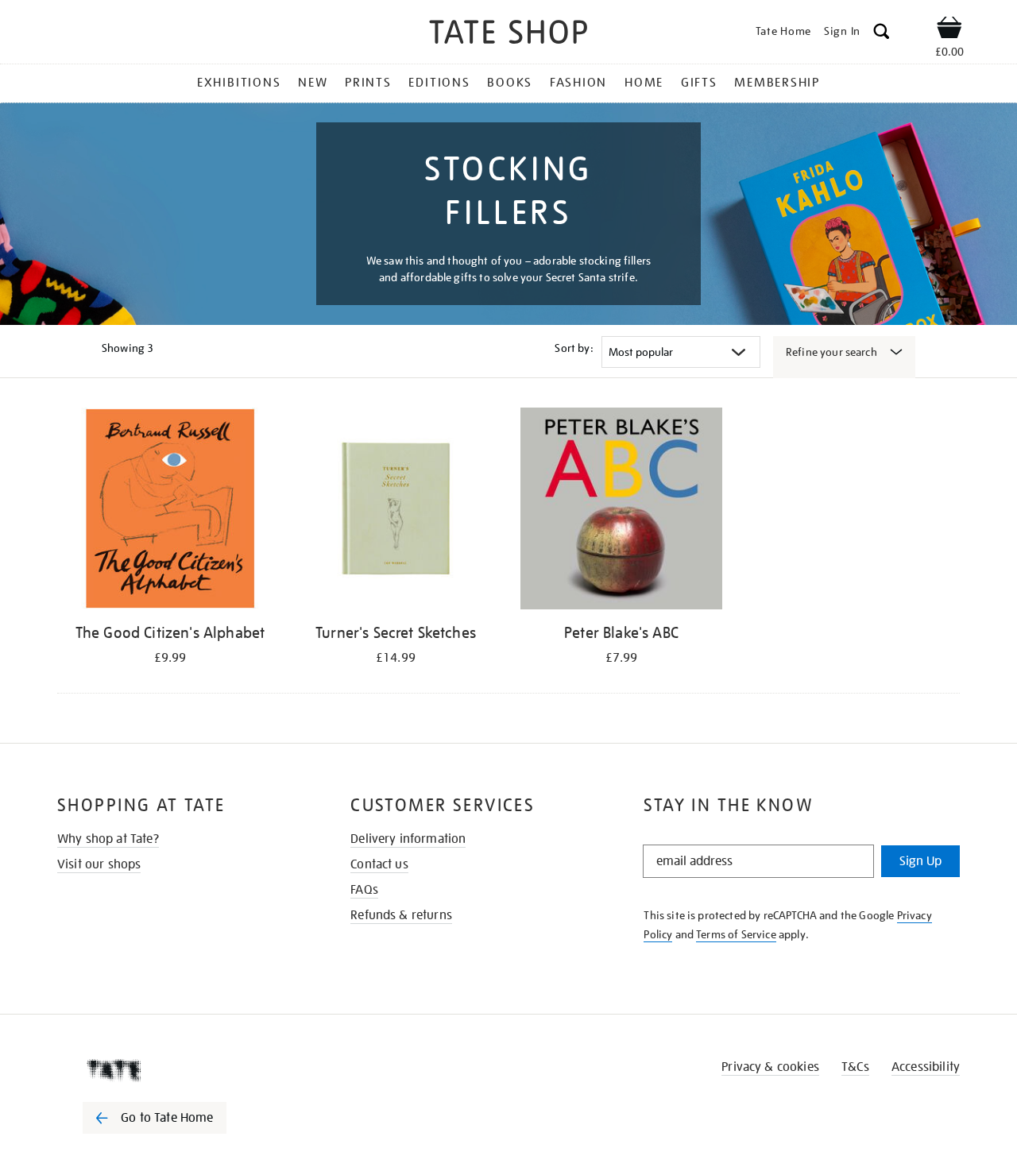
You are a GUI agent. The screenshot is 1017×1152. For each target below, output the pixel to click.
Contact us (379, 864)
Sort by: (574, 348)
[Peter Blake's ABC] (621, 511)
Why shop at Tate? (108, 839)
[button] (881, 34)
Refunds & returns (401, 915)
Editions (439, 83)
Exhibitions (238, 83)
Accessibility (925, 1067)
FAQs (364, 890)
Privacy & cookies (770, 1067)
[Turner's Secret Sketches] (396, 511)
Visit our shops (99, 864)
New (312, 83)
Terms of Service (736, 934)
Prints (368, 83)
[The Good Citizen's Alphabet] (170, 511)
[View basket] (949, 30)
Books (509, 83)
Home (644, 83)
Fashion (578, 83)
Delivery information (408, 839)
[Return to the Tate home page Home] (508, 34)
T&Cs (855, 1067)
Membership (777, 83)
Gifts (699, 83)
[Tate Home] (183, 1070)
